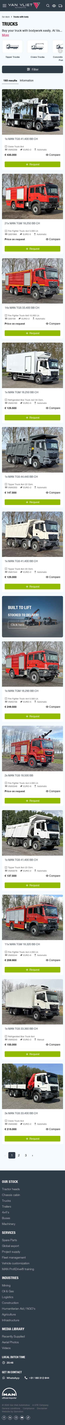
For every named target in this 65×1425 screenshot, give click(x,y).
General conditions (11, 1408)
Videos (6, 1348)
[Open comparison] (54, 6)
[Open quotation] (60, 6)
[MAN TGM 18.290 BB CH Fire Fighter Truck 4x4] (32, 664)
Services (9, 1232)
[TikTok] (28, 1418)
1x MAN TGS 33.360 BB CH (21, 1028)
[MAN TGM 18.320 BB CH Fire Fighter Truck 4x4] (32, 917)
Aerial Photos (10, 1342)
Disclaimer (42, 1408)
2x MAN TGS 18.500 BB (19, 775)
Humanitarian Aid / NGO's (18, 1308)
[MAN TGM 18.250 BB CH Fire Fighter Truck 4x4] (32, 196)
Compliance (28, 1408)
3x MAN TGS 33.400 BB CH (21, 1113)
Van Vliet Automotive (24, 6)
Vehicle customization (16, 1263)
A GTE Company (40, 1405)
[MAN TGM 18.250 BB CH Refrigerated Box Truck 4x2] (32, 365)
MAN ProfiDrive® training (18, 1269)
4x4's (5, 1212)
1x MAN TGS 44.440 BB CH (21, 476)
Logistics (7, 1297)
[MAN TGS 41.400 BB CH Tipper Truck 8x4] (32, 534)
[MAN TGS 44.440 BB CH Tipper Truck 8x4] (32, 450)
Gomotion (18, 1411)
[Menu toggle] (4, 6)
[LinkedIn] (10, 1418)
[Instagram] (16, 1418)
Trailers (6, 1206)
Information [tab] (27, 80)
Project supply (11, 1251)
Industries (10, 1278)
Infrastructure (10, 1320)
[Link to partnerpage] (9, 1394)
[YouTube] (22, 1418)
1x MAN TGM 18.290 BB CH (21, 690)
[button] (48, 5)
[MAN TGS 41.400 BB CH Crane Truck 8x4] (32, 112)
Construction (10, 1303)
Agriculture (9, 1314)
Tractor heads (11, 1189)
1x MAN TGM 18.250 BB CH (21, 392)
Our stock (6, 16)
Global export (10, 1246)
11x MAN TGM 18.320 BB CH (22, 944)
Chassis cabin (11, 1195)
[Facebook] (4, 1418)
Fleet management (14, 1257)
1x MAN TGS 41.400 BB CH (21, 139)
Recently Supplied (13, 1336)
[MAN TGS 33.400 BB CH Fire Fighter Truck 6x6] (32, 281)
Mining (6, 1285)
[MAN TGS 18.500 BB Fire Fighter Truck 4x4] (32, 748)
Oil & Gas (8, 1291)
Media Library (13, 1329)
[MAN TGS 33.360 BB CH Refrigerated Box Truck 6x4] (32, 1002)
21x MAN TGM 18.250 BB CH (22, 223)
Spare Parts (9, 1240)
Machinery (8, 1224)
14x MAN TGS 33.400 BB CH (22, 307)
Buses (6, 1218)
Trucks (6, 1200)
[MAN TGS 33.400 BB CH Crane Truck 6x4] (32, 1086)
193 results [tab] (10, 80)
